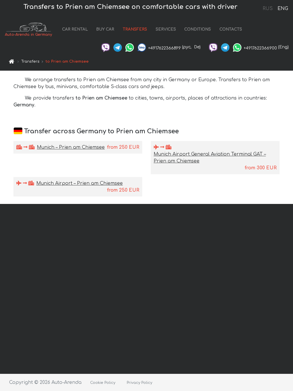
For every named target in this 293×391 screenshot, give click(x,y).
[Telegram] (117, 47)
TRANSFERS (135, 29)
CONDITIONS (197, 29)
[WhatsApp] (129, 47)
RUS (268, 8)
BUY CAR (105, 29)
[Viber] (105, 47)
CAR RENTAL (75, 29)
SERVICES (166, 29)
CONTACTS (230, 29)
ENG (283, 8)
